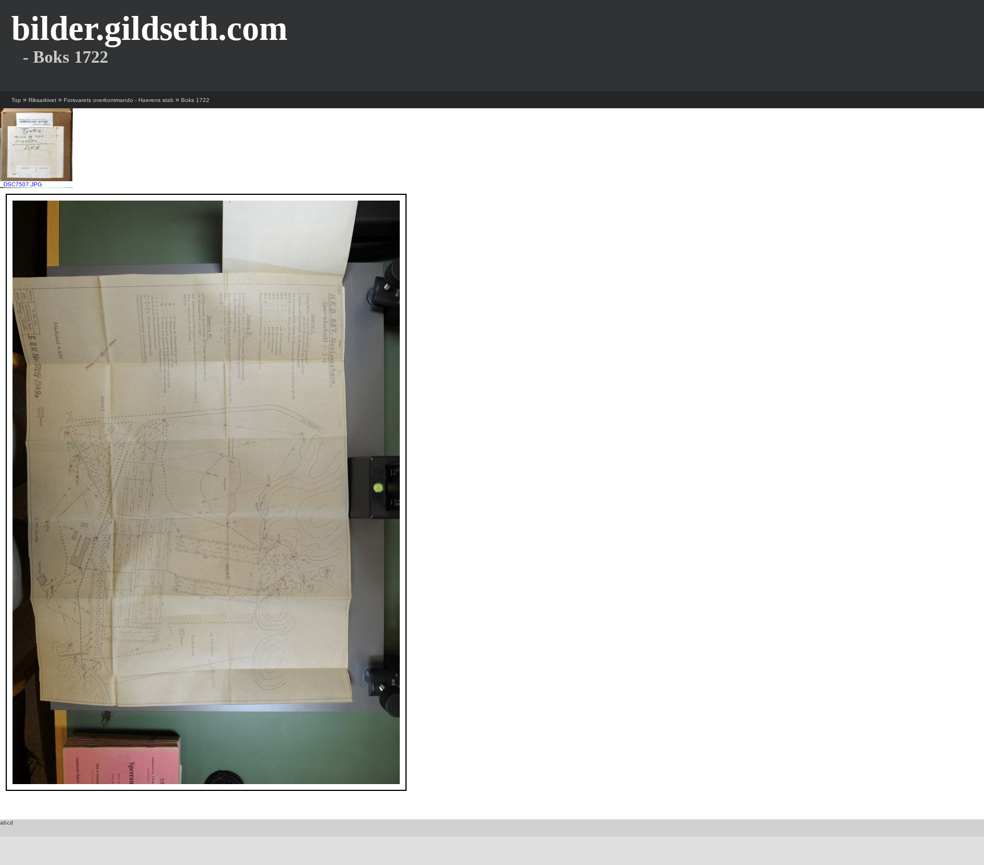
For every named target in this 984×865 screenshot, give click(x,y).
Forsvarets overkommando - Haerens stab (119, 100)
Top (16, 100)
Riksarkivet (42, 100)
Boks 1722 (195, 100)
